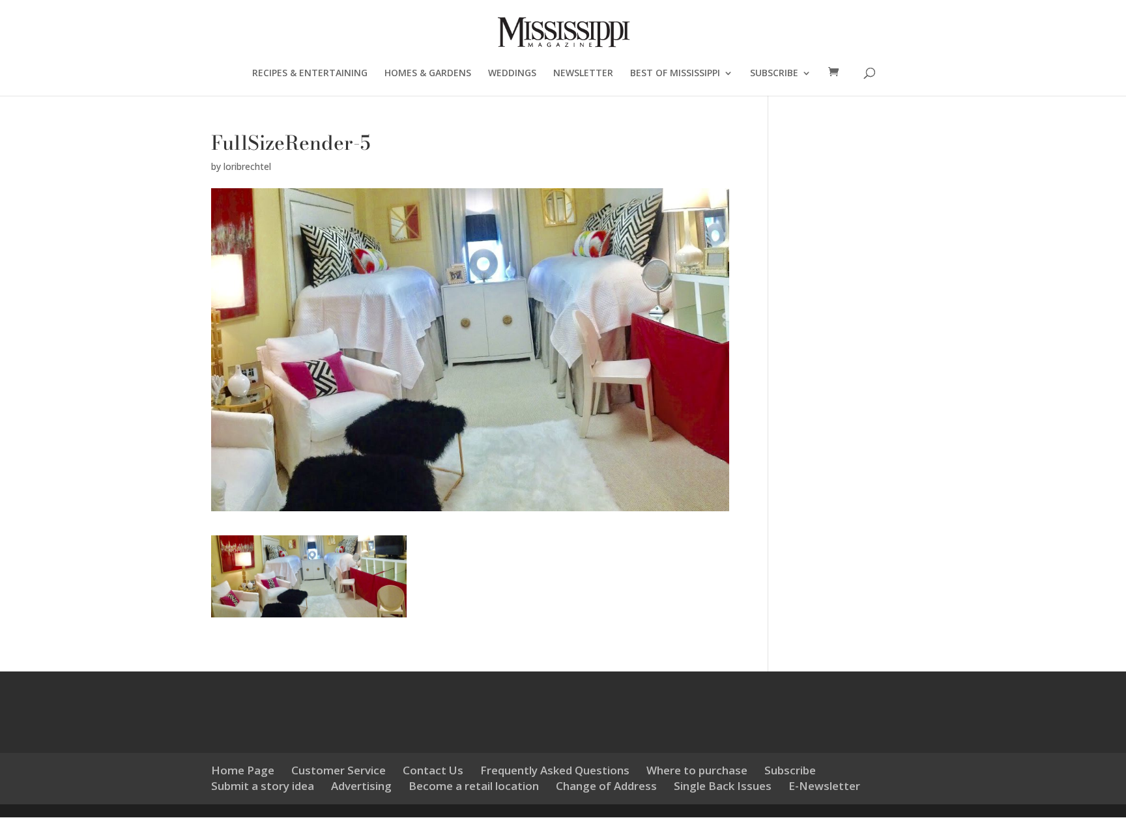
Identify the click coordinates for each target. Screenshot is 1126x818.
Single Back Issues (723, 785)
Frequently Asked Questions (554, 770)
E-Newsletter (824, 785)
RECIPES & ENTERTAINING (310, 73)
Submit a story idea (262, 785)
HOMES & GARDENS (427, 73)
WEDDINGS (512, 73)
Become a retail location (474, 785)
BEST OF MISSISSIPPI (675, 73)
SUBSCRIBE (774, 73)
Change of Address (606, 785)
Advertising (361, 785)
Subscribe (790, 770)
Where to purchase (696, 770)
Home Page (242, 770)
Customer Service (338, 770)
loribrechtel (247, 166)
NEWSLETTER (583, 73)
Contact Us (433, 770)
